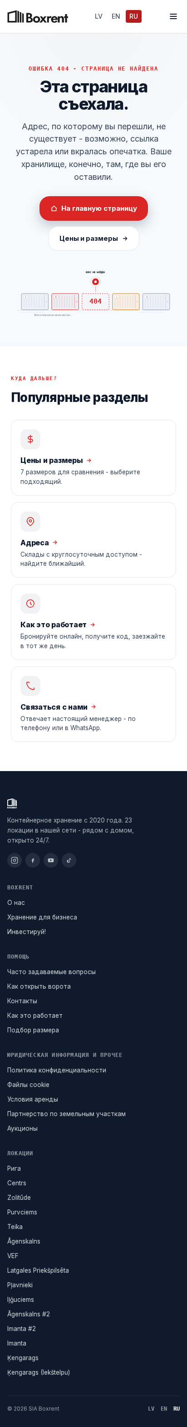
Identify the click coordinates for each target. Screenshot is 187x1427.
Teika (15, 1226)
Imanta (16, 1343)
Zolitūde (19, 1197)
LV (99, 16)
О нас (16, 902)
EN (116, 16)
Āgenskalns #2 (28, 1314)
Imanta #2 (21, 1328)
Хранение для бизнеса (42, 917)
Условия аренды (32, 1099)
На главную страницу (99, 208)
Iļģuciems (20, 1299)
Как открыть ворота (39, 986)
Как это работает (35, 1015)
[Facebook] (32, 860)
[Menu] (173, 16)
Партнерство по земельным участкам (66, 1113)
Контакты (22, 1001)
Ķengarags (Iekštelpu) (38, 1372)
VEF (13, 1255)
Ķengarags (23, 1357)
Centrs (16, 1183)
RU (133, 16)
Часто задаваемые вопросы (51, 971)
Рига (14, 1168)
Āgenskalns (23, 1241)
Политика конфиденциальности (56, 1070)
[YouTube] (51, 860)
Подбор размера (33, 1030)
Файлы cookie (28, 1084)
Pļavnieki (20, 1285)
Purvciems (22, 1212)
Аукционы (22, 1128)
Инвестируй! (26, 931)
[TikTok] (69, 860)
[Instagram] (14, 860)
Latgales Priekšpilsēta (38, 1270)
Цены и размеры (88, 238)
